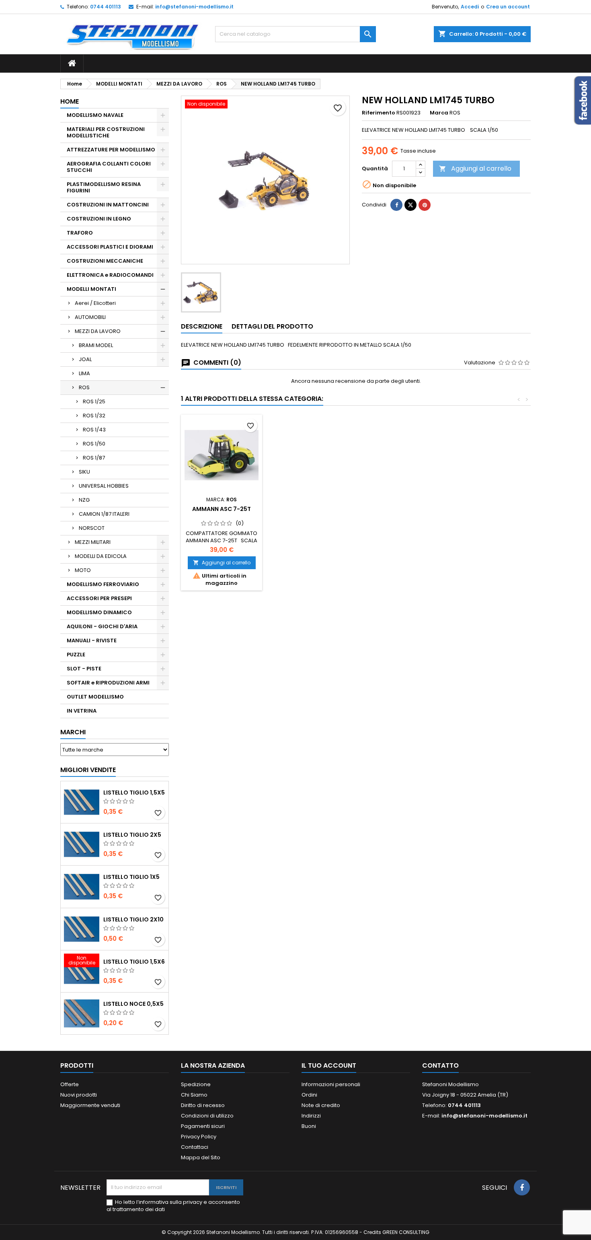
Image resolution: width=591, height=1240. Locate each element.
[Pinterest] (425, 205)
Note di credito (321, 1105)
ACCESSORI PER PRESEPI (99, 598)
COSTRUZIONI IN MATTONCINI (108, 204)
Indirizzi (311, 1115)
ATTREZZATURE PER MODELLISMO (111, 149)
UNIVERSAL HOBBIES (104, 486)
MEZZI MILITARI (93, 542)
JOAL (85, 359)
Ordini (309, 1095)
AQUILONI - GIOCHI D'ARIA (102, 626)
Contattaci (194, 1147)
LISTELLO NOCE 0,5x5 (133, 1004)
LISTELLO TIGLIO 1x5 (131, 877)
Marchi (73, 732)
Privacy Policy (198, 1136)
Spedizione (196, 1084)
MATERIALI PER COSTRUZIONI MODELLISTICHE (106, 132)
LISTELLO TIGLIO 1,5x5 (134, 792)
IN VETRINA (81, 711)
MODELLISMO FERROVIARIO (103, 584)
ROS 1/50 (94, 443)
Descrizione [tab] (201, 326)
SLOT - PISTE (84, 668)
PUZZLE (76, 654)
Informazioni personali (331, 1084)
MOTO (83, 570)
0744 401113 (105, 6)
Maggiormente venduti (90, 1105)
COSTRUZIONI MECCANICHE (105, 261)
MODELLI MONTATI (91, 289)
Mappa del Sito (200, 1157)
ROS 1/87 (94, 458)
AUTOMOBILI (90, 317)
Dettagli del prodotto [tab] (272, 326)
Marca (439, 112)
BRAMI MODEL (96, 345)
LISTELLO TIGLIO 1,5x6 (134, 961)
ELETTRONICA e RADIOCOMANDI (110, 275)
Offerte (69, 1084)
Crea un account (508, 6)
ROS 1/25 (94, 401)
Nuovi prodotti (78, 1095)
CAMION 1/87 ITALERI (104, 514)
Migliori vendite (88, 769)
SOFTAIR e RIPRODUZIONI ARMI (108, 682)
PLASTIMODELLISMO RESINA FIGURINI (104, 187)
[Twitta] (410, 205)
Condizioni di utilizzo (207, 1115)
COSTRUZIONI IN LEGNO (99, 219)
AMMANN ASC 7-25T (221, 509)
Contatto (440, 1065)
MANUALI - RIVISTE (92, 640)
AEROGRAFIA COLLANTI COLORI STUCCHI (109, 167)
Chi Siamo (194, 1095)
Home (69, 101)
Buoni (309, 1126)
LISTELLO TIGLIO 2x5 (132, 834)
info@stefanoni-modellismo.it (194, 6)
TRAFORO (80, 233)
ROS (84, 387)
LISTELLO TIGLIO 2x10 (133, 919)
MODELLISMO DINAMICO (99, 612)
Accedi (470, 6)
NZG (84, 500)
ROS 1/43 (94, 429)
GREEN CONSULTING (405, 1232)
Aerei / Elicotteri (95, 303)
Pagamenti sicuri (203, 1126)
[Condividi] (396, 205)
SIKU (84, 472)
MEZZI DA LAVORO (98, 331)
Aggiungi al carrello (475, 168)
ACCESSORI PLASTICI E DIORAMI (110, 247)
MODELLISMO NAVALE (95, 115)
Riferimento (378, 112)
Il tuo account (329, 1065)
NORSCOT (92, 528)
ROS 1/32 (94, 415)
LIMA (84, 373)
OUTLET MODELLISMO (95, 697)
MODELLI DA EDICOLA (101, 556)
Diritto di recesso (203, 1105)
